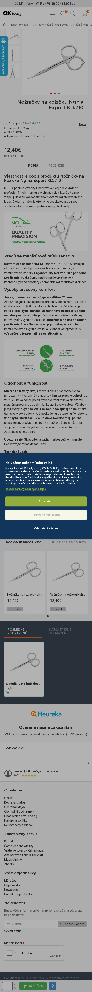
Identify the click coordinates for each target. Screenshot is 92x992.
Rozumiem (46, 501)
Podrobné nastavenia (46, 514)
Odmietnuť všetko (46, 528)
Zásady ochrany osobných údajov (25, 489)
